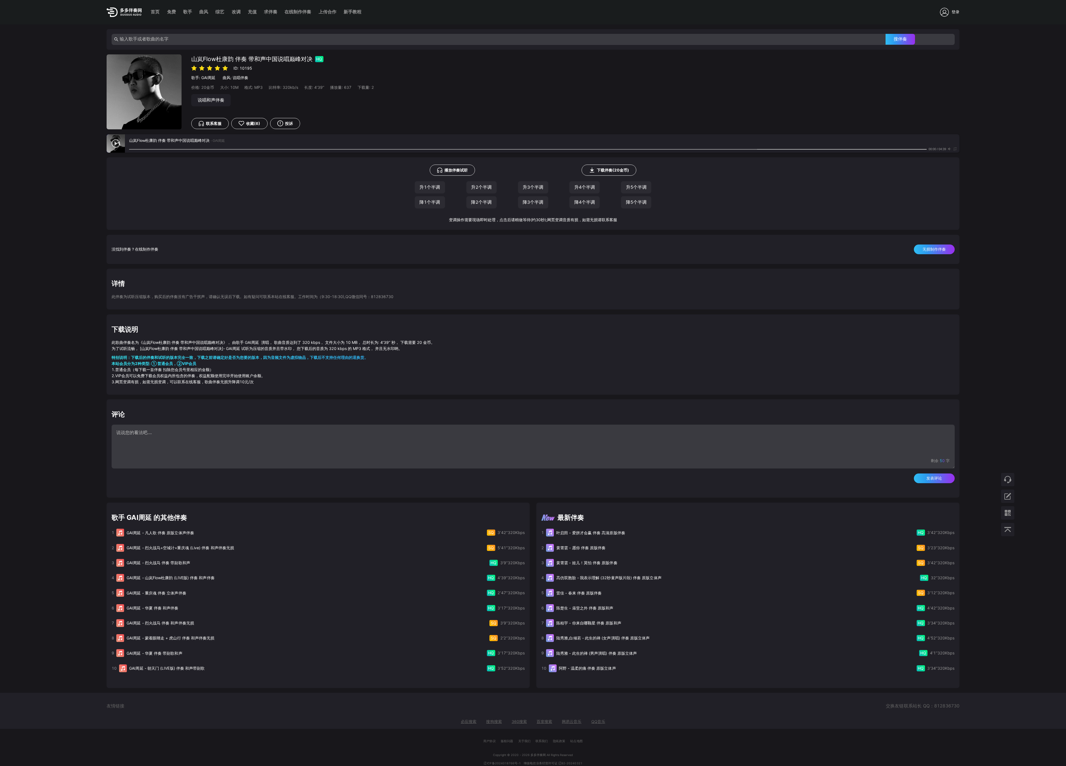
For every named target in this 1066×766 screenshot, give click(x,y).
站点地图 (576, 741)
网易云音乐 (571, 721)
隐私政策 (559, 741)
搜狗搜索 (494, 721)
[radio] (194, 68)
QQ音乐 (598, 721)
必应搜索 (468, 721)
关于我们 (524, 741)
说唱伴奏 (240, 77)
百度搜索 (544, 721)
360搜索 (519, 721)
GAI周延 (208, 77)
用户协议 (489, 741)
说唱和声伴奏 (211, 100)
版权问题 (507, 741)
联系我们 (541, 741)
